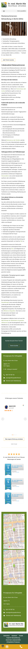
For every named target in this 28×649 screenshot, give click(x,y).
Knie (12, 248)
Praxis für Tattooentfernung (13, 637)
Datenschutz (6, 635)
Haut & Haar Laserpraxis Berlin (13, 640)
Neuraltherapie (5, 302)
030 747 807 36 (10, 375)
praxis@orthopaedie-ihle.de (13, 378)
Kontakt (21, 635)
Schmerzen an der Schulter (13, 140)
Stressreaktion (5, 176)
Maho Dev (12, 406)
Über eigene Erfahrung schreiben (14, 439)
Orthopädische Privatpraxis (13, 642)
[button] (3, 646)
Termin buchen (14, 345)
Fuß (21, 241)
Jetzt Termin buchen (8, 60)
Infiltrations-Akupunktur (9, 311)
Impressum (14, 635)
